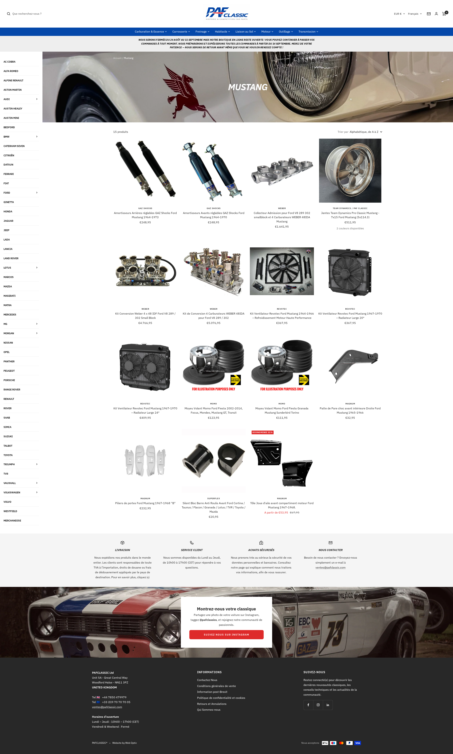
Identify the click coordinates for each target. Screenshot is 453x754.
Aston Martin (13, 89)
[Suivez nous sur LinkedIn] (328, 705)
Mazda (8, 286)
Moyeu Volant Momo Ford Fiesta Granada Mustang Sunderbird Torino (281, 410)
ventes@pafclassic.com (331, 567)
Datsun (8, 164)
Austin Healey (13, 108)
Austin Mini (11, 118)
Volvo (7, 501)
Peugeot (9, 370)
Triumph (9, 464)
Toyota (8, 455)
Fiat (6, 183)
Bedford (9, 127)
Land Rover (11, 258)
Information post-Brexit (212, 692)
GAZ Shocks (145, 208)
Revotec (282, 309)
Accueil (117, 58)
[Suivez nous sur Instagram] (318, 705)
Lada (7, 239)
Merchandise (12, 520)
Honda (8, 211)
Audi (7, 99)
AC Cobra (9, 61)
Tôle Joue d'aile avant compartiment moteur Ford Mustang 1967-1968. (282, 505)
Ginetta (9, 202)
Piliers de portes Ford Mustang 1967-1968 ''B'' (145, 503)
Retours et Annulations (211, 704)
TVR (6, 473)
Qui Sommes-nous (208, 709)
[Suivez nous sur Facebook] (308, 705)
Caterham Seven (14, 146)
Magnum (350, 403)
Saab (7, 417)
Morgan (9, 333)
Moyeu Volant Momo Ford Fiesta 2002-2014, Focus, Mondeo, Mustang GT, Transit (214, 410)
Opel (7, 352)
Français (413, 13)
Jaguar (8, 220)
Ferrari (9, 174)
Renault (9, 399)
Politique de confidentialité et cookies (221, 698)
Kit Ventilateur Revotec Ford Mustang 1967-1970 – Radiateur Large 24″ (145, 410)
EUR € (398, 13)
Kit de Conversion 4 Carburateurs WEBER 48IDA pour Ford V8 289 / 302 (213, 316)
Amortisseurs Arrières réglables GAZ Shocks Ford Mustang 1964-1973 (145, 215)
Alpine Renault (13, 80)
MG (5, 324)
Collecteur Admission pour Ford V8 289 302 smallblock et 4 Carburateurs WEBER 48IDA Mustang (282, 217)
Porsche (9, 380)
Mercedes (10, 314)
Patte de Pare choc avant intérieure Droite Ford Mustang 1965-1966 (350, 410)
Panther (9, 361)
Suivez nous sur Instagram (226, 634)
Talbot (8, 445)
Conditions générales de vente (216, 686)
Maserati (10, 295)
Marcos (9, 277)
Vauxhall (10, 483)
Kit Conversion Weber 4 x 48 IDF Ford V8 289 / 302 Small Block (145, 316)
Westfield (10, 511)
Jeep (6, 230)
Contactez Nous (207, 680)
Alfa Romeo (11, 71)
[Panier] (444, 14)
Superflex (213, 498)
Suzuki (8, 436)
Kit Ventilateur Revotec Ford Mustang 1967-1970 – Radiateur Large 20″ (350, 316)
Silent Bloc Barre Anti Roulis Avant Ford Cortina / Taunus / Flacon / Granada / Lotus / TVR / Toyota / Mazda (213, 507)
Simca (7, 427)
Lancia (8, 249)
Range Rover (12, 389)
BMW (6, 136)
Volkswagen (12, 492)
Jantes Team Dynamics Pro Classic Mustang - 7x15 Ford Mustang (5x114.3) (350, 215)
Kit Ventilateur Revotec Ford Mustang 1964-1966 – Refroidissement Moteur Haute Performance (282, 316)
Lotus (7, 267)
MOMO (213, 403)
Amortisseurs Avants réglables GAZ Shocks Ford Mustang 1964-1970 (213, 215)
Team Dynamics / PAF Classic (350, 208)
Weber (282, 208)
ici (148, 577)
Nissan (8, 342)
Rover (8, 408)
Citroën (9, 155)
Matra (8, 305)
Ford (7, 192)
